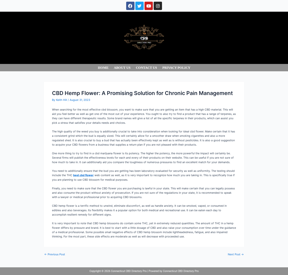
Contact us (146, 67)
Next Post (236, 254)
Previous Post (54, 254)
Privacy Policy (176, 67)
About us (122, 67)
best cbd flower (83, 175)
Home (103, 67)
